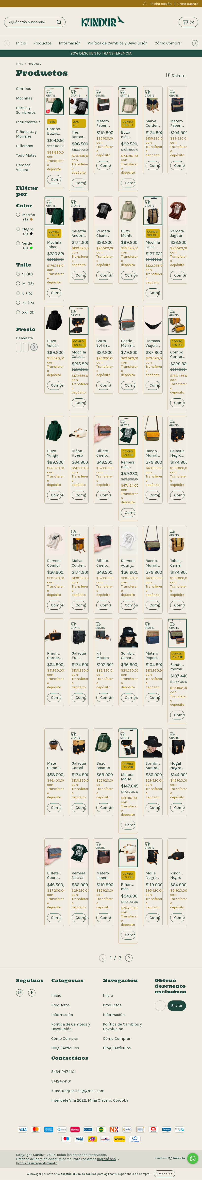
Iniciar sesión (161, 4)
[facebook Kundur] (31, 993)
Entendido (164, 1174)
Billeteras (24, 145)
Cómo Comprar (168, 43)
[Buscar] (59, 22)
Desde (18, 338)
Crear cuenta (187, 4)
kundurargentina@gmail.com (77, 1090)
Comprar (105, 275)
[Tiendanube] (170, 1159)
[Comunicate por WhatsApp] (192, 1158)
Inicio (21, 43)
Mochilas (24, 98)
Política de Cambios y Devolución (118, 43)
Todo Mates (26, 155)
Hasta (25, 338)
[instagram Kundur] (19, 993)
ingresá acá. (106, 1159)
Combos (23, 88)
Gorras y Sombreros (26, 110)
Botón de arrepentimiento (36, 1163)
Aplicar (34, 347)
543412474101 (63, 1071)
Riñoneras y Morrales (26, 134)
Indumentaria (28, 122)
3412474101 (61, 1081)
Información (70, 43)
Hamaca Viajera (23, 167)
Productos (42, 43)
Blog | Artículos (65, 1048)
